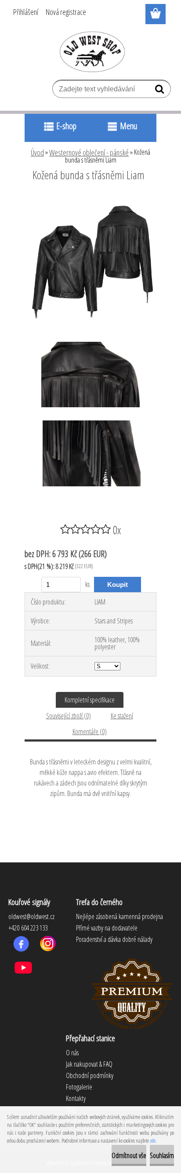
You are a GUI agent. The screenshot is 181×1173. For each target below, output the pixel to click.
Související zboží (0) (68, 715)
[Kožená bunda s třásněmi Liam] (90, 199)
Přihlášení (25, 12)
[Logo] (90, 51)
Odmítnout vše (129, 1155)
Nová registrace (66, 12)
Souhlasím (162, 1155)
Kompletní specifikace (90, 700)
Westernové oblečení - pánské (89, 152)
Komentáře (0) (89, 731)
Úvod (37, 152)
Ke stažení (122, 715)
